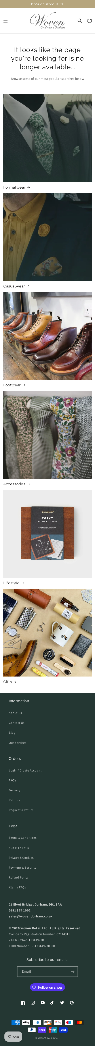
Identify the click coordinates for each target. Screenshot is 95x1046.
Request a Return (21, 810)
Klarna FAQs (17, 887)
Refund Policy (18, 877)
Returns (14, 800)
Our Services (17, 743)
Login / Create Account (25, 770)
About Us (15, 713)
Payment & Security (22, 868)
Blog (12, 733)
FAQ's (13, 780)
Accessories (14, 484)
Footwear (12, 385)
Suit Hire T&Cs (19, 848)
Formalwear (14, 187)
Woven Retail (51, 1037)
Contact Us (17, 723)
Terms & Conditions (23, 838)
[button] (5, 20)
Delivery (14, 790)
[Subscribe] (73, 971)
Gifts (7, 682)
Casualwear (14, 286)
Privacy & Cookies (21, 858)
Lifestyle (11, 583)
